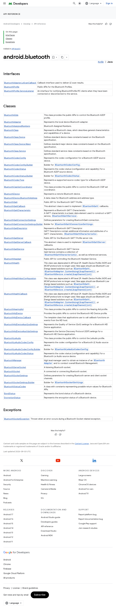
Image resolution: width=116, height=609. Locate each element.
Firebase (7, 569)
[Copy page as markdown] (62, 57)
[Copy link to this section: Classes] (18, 106)
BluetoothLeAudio (12, 338)
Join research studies (88, 528)
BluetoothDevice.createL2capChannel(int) (68, 274)
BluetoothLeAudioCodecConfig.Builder (22, 349)
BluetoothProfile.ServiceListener (19, 91)
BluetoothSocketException (16, 419)
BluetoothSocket (12, 371)
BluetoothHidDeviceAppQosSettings (21, 324)
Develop (26, 24)
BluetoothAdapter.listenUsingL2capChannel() (70, 271)
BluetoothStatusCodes (15, 386)
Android (7, 475)
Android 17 (8, 514)
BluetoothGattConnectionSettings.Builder (23, 224)
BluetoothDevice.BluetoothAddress (20, 198)
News (5, 493)
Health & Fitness (48, 484)
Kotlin (101, 62)
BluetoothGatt (10, 202)
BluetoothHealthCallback (15, 294)
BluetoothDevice (12, 194)
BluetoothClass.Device (14, 137)
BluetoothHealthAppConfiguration (20, 278)
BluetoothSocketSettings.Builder (19, 382)
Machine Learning (49, 480)
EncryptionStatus (12, 397)
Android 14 (8, 528)
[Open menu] (4, 3)
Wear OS (83, 480)
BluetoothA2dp (11, 115)
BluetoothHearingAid (13, 309)
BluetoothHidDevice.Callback (17, 317)
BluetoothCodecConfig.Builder (18, 165)
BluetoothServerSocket (15, 367)
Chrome (7, 564)
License (16, 588)
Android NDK (47, 535)
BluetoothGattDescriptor (15, 228)
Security (7, 484)
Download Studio (48, 531)
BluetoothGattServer (13, 238)
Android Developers (11, 24)
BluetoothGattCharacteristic (17, 210)
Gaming (44, 475)
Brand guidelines (30, 588)
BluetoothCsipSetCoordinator (18, 187)
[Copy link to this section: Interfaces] (23, 74)
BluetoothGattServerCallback (17, 242)
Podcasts (7, 502)
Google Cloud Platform (13, 573)
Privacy (44, 493)
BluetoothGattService (64, 216)
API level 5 (16, 49)
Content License (82, 443)
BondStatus (9, 393)
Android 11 (8, 541)
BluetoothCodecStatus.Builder (18, 176)
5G (42, 498)
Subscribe (40, 594)
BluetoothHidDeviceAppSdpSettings (21, 331)
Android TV (84, 493)
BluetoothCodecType (14, 180)
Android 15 (8, 523)
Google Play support (87, 523)
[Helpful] (106, 24)
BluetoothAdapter (12, 122)
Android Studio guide (50, 517)
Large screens (85, 475)
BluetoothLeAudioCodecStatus (18, 353)
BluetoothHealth (11, 263)
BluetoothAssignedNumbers (17, 126)
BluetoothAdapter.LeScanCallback (20, 83)
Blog (5, 498)
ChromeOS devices (87, 484)
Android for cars (86, 489)
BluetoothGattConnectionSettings (20, 220)
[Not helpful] (110, 24)
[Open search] (74, 3)
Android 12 (8, 537)
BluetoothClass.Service (15, 151)
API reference (12, 14)
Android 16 (8, 519)
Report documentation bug (91, 519)
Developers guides (49, 522)
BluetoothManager (13, 360)
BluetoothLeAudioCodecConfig (18, 342)
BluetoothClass (11, 130)
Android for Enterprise (13, 480)
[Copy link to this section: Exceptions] (24, 410)
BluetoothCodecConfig (15, 158)
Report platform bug (87, 514)
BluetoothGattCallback (14, 206)
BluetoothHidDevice (13, 313)
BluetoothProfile (11, 87)
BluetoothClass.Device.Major (17, 144)
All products (9, 578)
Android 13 (8, 532)
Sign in (109, 3)
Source (6, 489)
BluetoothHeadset (12, 259)
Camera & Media (48, 489)
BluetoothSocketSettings (16, 375)
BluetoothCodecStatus (15, 169)
